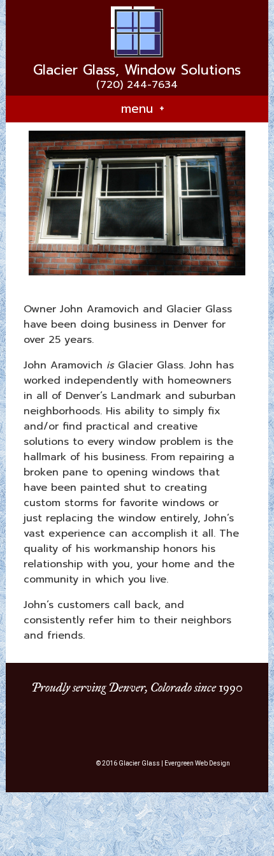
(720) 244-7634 (137, 84)
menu (142, 108)
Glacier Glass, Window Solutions (137, 70)
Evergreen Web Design (197, 763)
